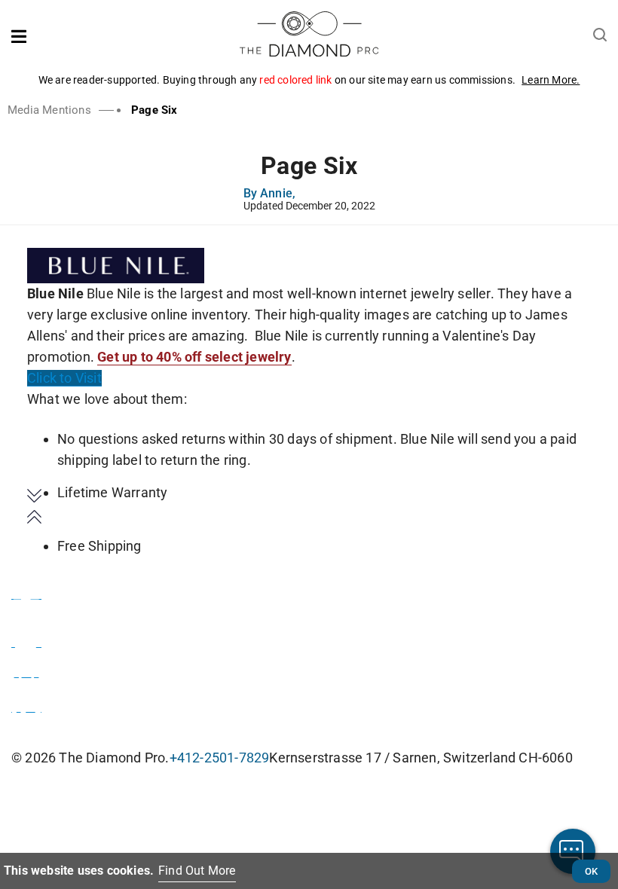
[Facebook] (26, 591)
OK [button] (591, 871)
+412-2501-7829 (220, 757)
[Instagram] (26, 669)
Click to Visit (64, 378)
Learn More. (551, 80)
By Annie (269, 194)
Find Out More (197, 870)
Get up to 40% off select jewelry (194, 357)
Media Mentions (49, 110)
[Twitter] (26, 639)
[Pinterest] (26, 704)
